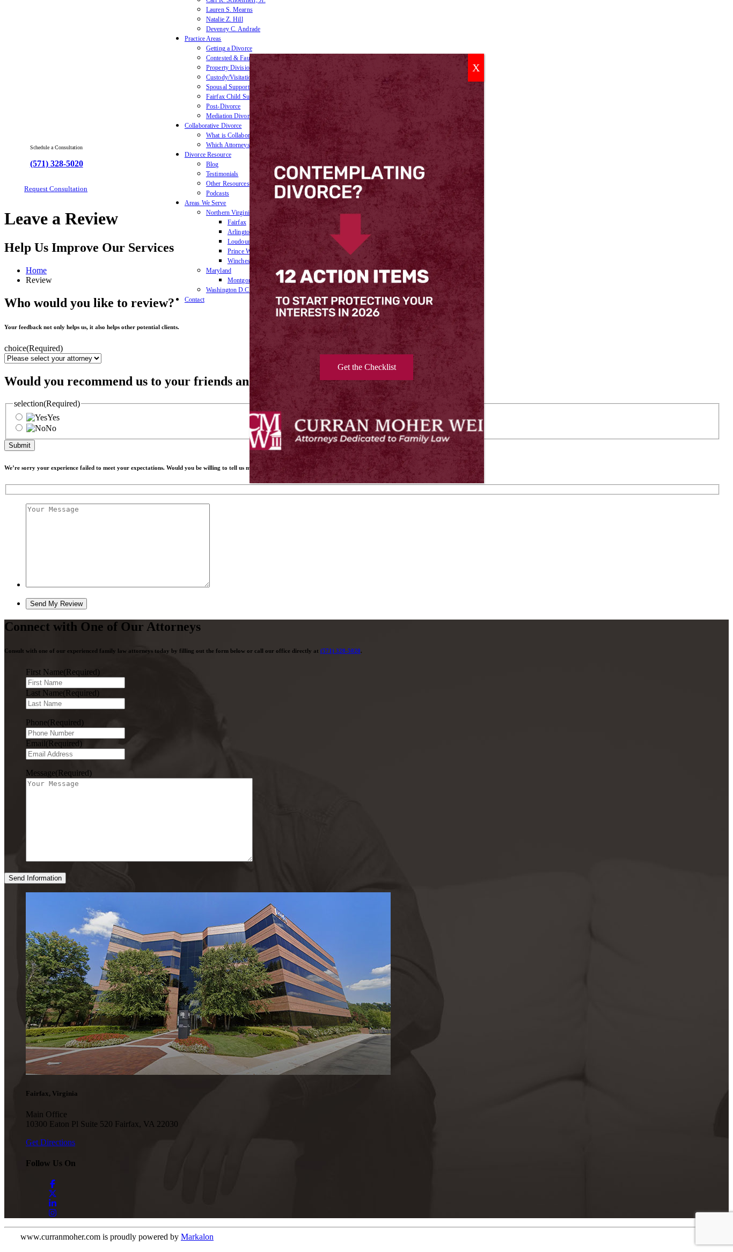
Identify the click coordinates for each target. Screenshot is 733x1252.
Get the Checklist (367, 367)
